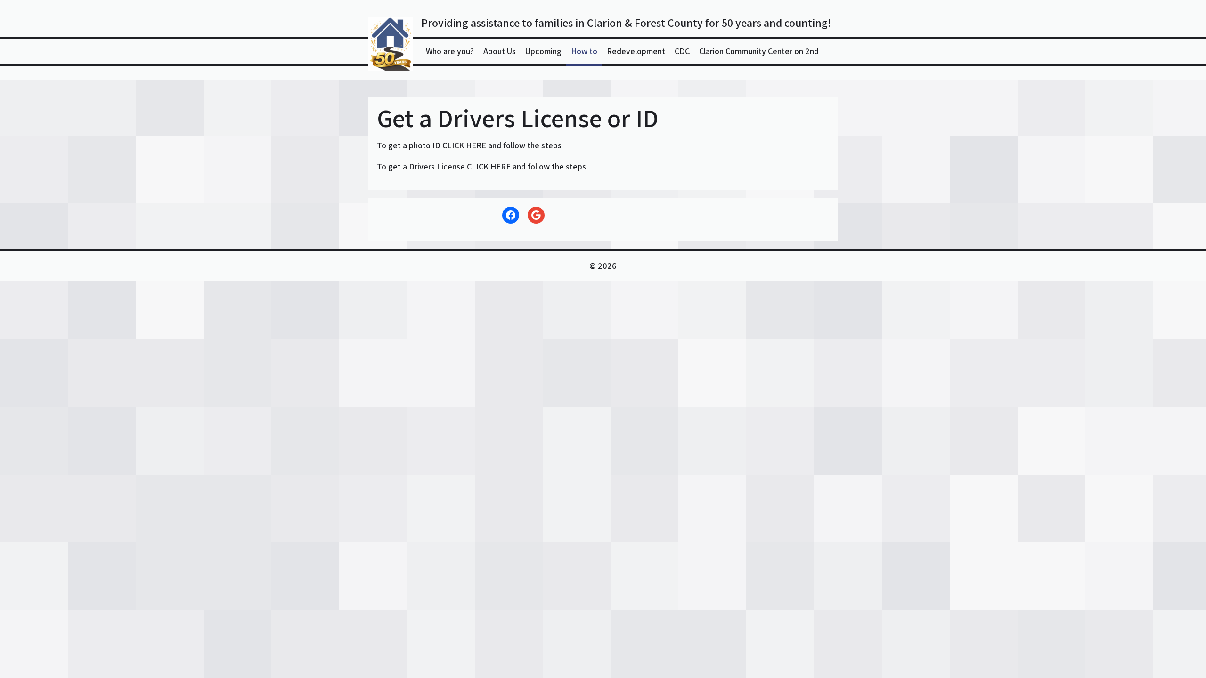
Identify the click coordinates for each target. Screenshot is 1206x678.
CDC (682, 51)
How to (584, 51)
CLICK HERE (464, 145)
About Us (499, 51)
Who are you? (450, 51)
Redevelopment (636, 51)
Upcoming (543, 51)
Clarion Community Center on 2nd (759, 51)
